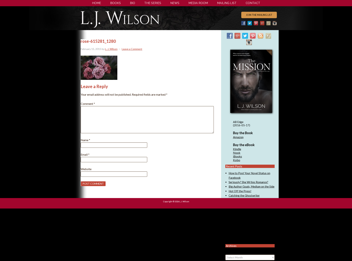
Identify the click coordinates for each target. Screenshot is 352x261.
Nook (236, 152)
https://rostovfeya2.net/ (244, 217)
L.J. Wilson (131, 19)
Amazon (238, 137)
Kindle (237, 149)
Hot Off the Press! (240, 191)
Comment (88, 103)
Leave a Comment (132, 48)
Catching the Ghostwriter (244, 195)
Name (85, 140)
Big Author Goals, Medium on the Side (251, 186)
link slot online (237, 226)
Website (86, 169)
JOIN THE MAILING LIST (259, 14)
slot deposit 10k (238, 230)
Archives (230, 252)
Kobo (236, 160)
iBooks (237, 156)
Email (85, 154)
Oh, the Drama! (253, 213)
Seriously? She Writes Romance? (248, 182)
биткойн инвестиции (241, 235)
